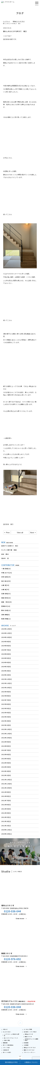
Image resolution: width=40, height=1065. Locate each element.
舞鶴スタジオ (28, 1036)
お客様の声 (6, 1050)
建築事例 (5, 1043)
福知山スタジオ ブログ (19, 21)
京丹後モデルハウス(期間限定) (31, 1039)
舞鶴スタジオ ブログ (29, 1050)
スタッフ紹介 (6, 1047)
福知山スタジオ (29, 1034)
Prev (8, 533)
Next (32, 533)
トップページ (6, 21)
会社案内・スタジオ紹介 (30, 1032)
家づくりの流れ (7, 1052)
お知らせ (5, 1029)
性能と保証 (7, 1040)
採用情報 (26, 1043)
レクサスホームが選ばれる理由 (11, 1034)
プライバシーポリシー (29, 1052)
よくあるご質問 (28, 1029)
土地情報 (26, 1045)
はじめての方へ (7, 1032)
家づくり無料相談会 (8, 1045)
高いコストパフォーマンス (11, 1038)
